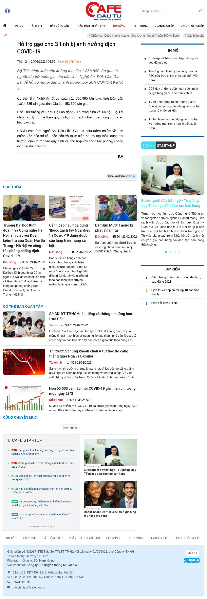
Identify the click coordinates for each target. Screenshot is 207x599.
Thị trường (140, 25)
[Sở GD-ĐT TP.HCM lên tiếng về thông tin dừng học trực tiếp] (24, 324)
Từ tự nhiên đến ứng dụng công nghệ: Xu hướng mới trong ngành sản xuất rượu (173, 123)
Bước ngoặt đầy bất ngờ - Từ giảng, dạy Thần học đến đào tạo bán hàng (110, 471)
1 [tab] (166, 252)
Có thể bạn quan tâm (23, 307)
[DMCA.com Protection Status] (192, 560)
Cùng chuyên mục (20, 417)
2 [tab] (170, 252)
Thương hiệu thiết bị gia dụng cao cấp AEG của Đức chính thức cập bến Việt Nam (174, 75)
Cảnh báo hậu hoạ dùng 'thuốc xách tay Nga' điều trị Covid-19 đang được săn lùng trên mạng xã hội (69, 235)
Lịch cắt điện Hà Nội (164, 303)
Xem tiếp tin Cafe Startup (41, 526)
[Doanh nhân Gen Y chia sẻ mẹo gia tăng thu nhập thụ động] (110, 497)
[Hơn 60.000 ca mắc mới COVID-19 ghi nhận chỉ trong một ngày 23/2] (24, 398)
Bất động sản (59, 25)
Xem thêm (70, 427)
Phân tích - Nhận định (91, 25)
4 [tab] (179, 252)
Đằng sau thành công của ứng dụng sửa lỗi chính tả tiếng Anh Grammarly (43, 452)
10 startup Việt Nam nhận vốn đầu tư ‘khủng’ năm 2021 (41, 516)
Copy (132, 176)
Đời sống (119, 25)
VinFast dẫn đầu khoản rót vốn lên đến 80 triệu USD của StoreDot (42, 490)
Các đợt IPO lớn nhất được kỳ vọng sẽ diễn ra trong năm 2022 (41, 477)
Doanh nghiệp (164, 25)
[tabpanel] (172, 201)
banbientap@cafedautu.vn (30, 587)
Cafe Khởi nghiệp (192, 25)
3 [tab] (175, 252)
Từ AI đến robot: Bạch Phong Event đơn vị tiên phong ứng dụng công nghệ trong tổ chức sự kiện (174, 106)
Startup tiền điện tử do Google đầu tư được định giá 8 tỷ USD (43, 465)
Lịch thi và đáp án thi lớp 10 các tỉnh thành (175, 292)
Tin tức (18, 25)
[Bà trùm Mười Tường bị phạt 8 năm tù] (116, 207)
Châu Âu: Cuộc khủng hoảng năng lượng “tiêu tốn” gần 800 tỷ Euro (127, 35)
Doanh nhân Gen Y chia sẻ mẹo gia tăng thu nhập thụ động (110, 513)
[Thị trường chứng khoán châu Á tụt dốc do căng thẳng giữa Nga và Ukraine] (24, 361)
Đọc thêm (12, 187)
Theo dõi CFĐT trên (69, 61)
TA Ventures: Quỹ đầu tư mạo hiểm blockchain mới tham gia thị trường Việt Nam (42, 503)
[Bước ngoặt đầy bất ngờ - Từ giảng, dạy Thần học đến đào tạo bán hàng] (110, 455)
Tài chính (36, 25)
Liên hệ (192, 552)
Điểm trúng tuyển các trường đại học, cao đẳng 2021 (176, 279)
